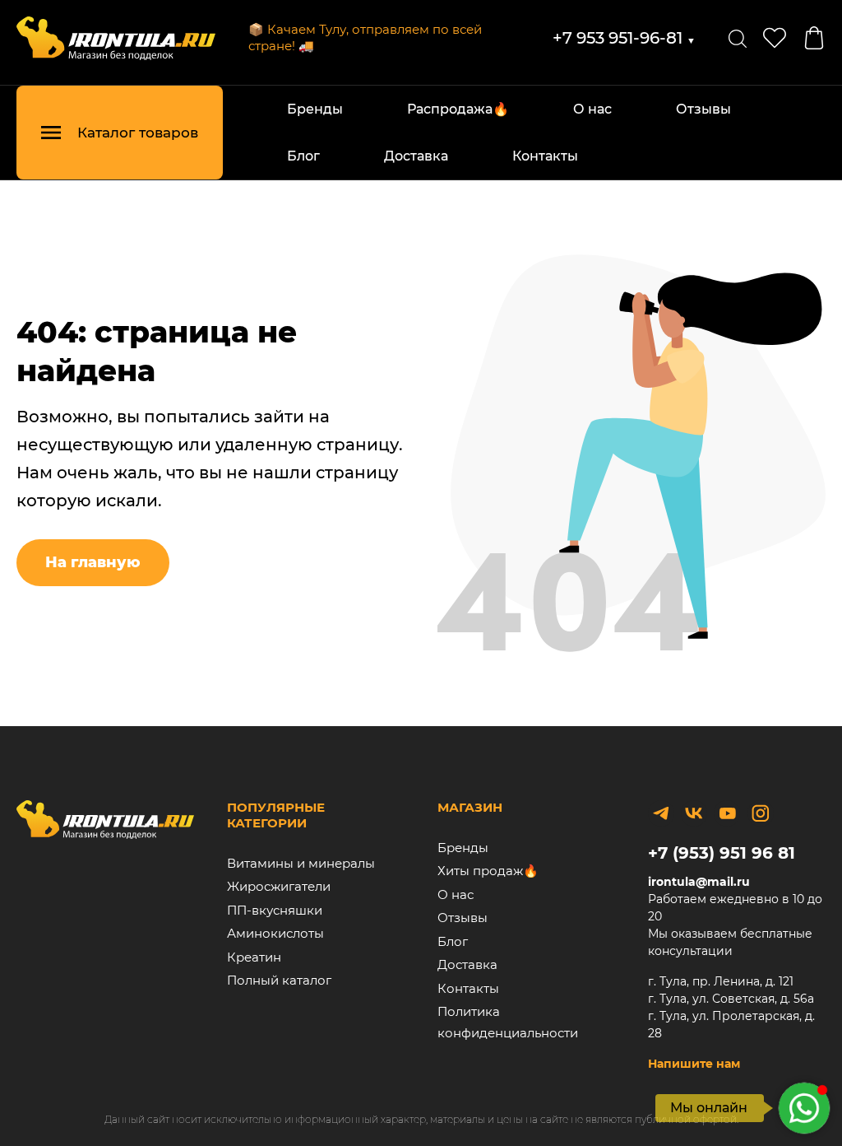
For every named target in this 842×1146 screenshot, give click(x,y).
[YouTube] (727, 813)
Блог (303, 156)
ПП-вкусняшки (274, 910)
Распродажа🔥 (458, 109)
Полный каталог (279, 980)
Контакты (545, 156)
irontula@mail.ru (699, 881)
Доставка (416, 156)
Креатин (254, 957)
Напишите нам (694, 1063)
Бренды (315, 109)
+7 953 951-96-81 (624, 38)
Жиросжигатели (279, 886)
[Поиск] (738, 38)
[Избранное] (774, 37)
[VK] (694, 813)
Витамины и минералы (301, 863)
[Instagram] (760, 813)
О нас (592, 109)
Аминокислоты (275, 933)
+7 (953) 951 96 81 (721, 853)
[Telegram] (661, 813)
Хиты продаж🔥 (488, 870)
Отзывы (703, 109)
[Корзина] (814, 37)
